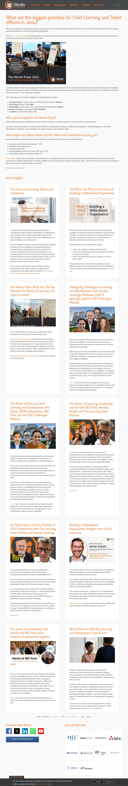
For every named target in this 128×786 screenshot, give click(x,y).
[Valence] (72, 769)
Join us (71, 383)
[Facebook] (12, 731)
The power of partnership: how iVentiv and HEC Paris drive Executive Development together (30, 633)
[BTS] (115, 739)
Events (47, 5)
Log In (118, 5)
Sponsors (74, 5)
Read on (91, 708)
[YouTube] (44, 731)
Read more (73, 491)
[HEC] (72, 740)
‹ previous (45, 717)
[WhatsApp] (36, 731)
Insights (86, 5)
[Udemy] (86, 739)
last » (89, 717)
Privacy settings (16, 777)
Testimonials (59, 5)
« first (38, 717)
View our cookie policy (44, 784)
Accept (98, 782)
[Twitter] (20, 731)
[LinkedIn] (28, 731)
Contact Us (99, 5)
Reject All (109, 782)
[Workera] (86, 769)
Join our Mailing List (22, 739)
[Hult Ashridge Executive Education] (115, 754)
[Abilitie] (86, 754)
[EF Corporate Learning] (101, 754)
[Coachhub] (72, 754)
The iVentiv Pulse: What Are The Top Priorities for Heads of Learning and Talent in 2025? (32, 291)
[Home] (15, 5)
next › (83, 717)
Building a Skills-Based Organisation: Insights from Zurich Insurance (90, 529)
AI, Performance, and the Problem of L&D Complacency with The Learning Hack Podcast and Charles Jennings (33, 529)
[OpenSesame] (101, 739)
